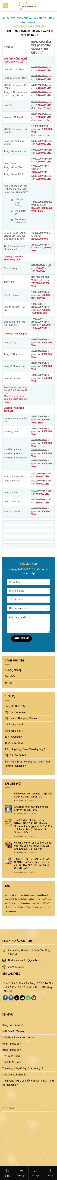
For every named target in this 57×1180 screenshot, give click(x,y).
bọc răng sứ (9, 895)
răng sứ (16, 907)
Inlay (44, 895)
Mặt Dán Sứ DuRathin (16, 755)
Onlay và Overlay (35, 903)
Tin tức (8, 682)
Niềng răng (24, 903)
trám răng (47, 907)
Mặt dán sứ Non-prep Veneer (21, 718)
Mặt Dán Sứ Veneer (15, 712)
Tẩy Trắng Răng (13, 736)
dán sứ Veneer (29, 895)
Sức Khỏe (10, 676)
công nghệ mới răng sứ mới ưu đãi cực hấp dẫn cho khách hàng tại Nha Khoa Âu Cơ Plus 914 (33, 845)
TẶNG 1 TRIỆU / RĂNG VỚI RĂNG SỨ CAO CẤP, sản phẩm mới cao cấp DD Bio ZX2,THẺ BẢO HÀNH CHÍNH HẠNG (32, 864)
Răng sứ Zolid (25, 907)
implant (39, 895)
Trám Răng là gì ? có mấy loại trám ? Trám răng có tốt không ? (28, 763)
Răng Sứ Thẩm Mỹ (15, 706)
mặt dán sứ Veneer (12, 903)
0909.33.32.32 (27, 569)
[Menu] (5, 5)
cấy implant (19, 895)
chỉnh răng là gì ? (14, 724)
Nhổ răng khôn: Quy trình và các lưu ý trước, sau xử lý (31, 808)
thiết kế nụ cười (37, 907)
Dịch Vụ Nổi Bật (13, 670)
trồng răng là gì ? (14, 730)
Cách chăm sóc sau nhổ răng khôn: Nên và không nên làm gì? (33, 795)
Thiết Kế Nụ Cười (14, 743)
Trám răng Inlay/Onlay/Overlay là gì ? (25, 749)
